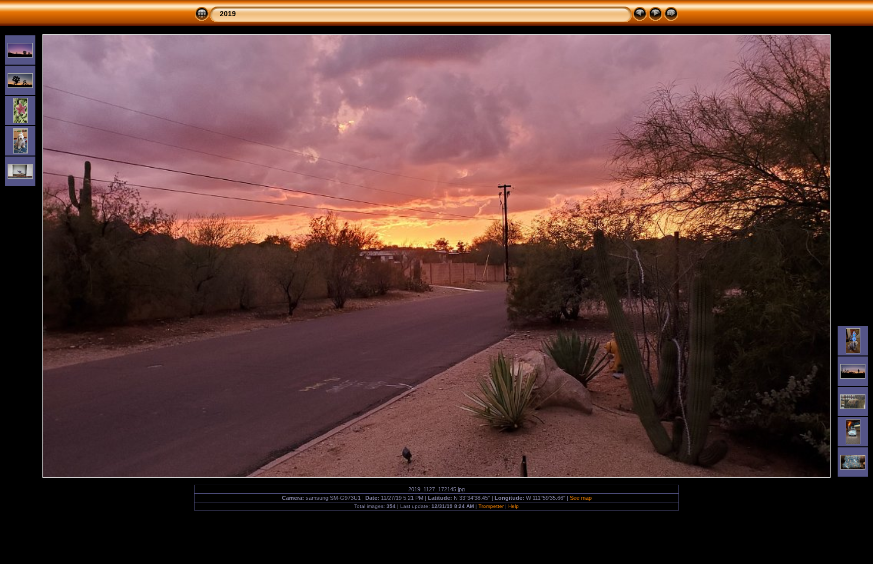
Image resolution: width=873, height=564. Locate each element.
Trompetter (491, 506)
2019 (228, 14)
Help (513, 506)
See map (581, 498)
